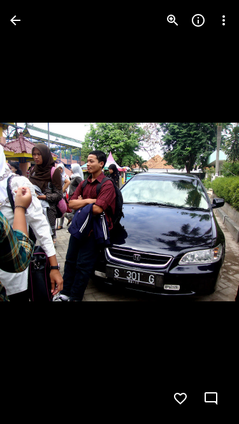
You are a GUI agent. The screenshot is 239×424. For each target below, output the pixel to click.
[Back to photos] (15, 20)
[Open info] (198, 20)
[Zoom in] (172, 20)
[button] (36, 212)
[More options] (223, 20)
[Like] (180, 398)
